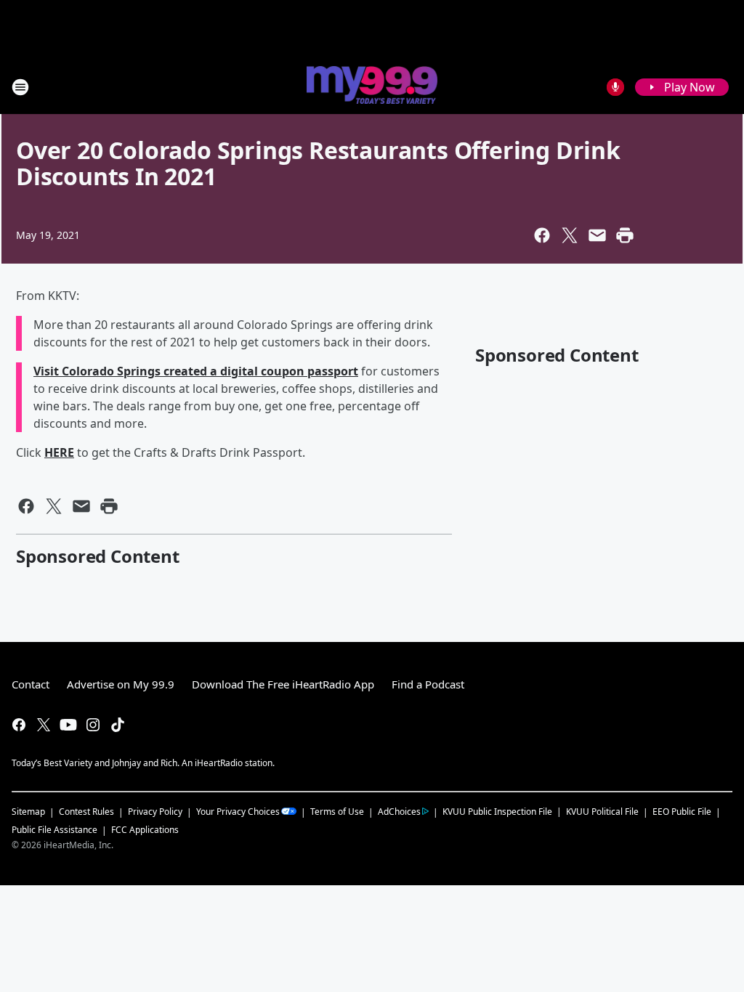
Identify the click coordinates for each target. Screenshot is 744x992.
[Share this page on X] (569, 235)
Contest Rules (86, 811)
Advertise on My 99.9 (120, 684)
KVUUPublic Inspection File (497, 811)
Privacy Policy (155, 811)
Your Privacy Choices (238, 811)
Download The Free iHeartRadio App (283, 684)
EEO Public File (681, 811)
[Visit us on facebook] (19, 724)
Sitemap (28, 811)
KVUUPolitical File (602, 811)
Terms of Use (337, 811)
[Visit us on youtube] (68, 724)
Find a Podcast (428, 684)
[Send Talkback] (615, 87)
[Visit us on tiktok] (117, 724)
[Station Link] (372, 86)
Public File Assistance (54, 830)
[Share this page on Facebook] (542, 235)
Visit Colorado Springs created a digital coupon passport (195, 371)
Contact (30, 684)
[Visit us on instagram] (93, 724)
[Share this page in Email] (597, 235)
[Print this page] (625, 235)
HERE (59, 452)
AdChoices (399, 811)
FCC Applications (145, 829)
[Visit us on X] (43, 724)
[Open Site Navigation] (20, 87)
